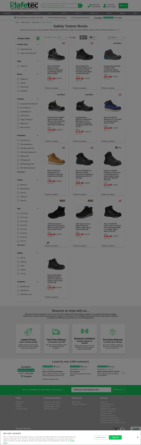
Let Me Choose (100, 437)
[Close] (137, 437)
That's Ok (115, 437)
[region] (70, 437)
